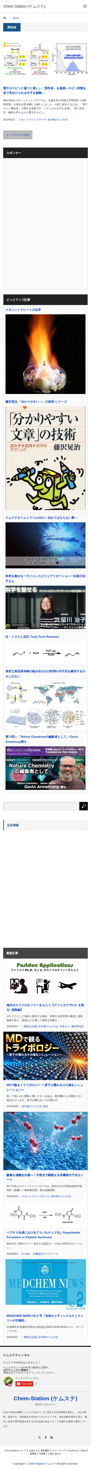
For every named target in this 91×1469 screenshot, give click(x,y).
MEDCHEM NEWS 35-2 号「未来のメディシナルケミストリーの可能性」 (45, 1318)
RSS (51, 1437)
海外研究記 (77, 1026)
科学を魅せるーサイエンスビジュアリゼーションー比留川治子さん (45, 578)
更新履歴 (45, 1450)
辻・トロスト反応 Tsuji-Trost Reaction (32, 636)
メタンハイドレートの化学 (23, 309)
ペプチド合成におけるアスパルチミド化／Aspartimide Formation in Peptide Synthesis (43, 1235)
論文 (45, 1106)
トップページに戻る (17, 134)
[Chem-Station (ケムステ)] (24, 6)
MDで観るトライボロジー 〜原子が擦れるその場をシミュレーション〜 (45, 1087)
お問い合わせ (54, 1454)
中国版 (42, 1454)
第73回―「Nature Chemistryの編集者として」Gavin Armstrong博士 (42, 739)
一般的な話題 (29, 1026)
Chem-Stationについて (15, 1450)
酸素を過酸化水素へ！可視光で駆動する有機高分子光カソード (45, 1177)
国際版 (33, 1454)
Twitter (83, 1450)
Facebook (72, 1450)
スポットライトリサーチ (32, 119)
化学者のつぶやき (58, 119)
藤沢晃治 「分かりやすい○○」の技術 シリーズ (36, 401)
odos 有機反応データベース (41, 1253)
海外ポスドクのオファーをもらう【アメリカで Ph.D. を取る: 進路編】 (45, 1007)
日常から (65, 1026)
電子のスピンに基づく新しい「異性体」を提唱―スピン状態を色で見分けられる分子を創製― (44, 90)
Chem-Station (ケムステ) (45, 1398)
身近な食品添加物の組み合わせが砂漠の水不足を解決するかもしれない (45, 673)
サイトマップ (58, 1450)
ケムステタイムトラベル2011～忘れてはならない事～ (41, 517)
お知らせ (33, 1450)
